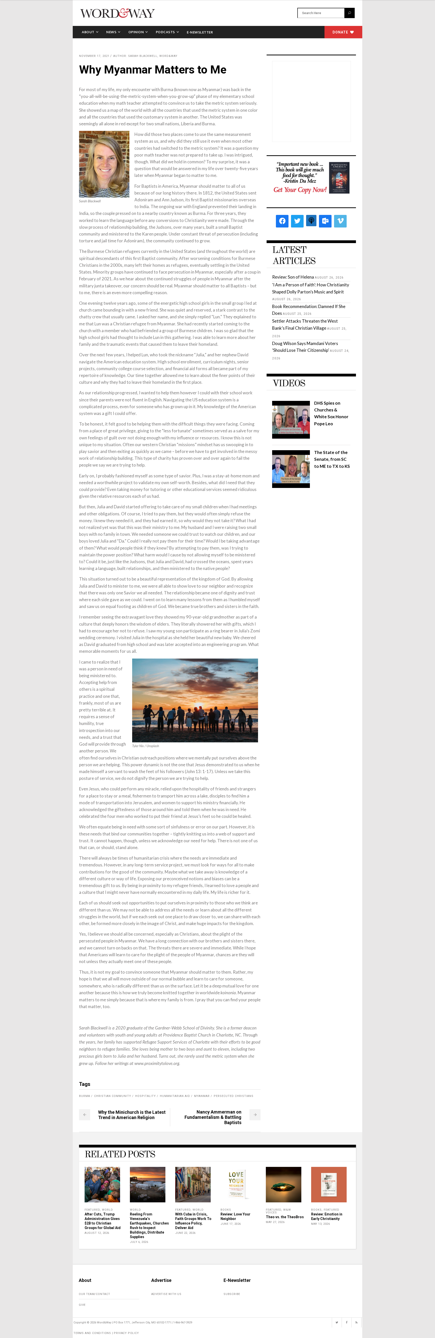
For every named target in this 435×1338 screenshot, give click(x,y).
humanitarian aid (175, 1096)
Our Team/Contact (94, 1294)
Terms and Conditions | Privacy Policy (106, 1333)
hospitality (145, 1096)
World (107, 1209)
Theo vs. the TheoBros (285, 1217)
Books (226, 1209)
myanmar (202, 1096)
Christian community (112, 1096)
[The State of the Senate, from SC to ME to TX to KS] (291, 486)
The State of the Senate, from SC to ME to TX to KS (332, 459)
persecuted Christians (233, 1096)
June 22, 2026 (185, 1233)
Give (82, 1305)
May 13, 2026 (320, 1224)
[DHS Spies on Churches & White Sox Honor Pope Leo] (291, 437)
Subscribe (232, 1294)
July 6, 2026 (139, 1242)
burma (84, 1096)
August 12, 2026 (97, 1233)
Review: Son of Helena (293, 277)
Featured (92, 1209)
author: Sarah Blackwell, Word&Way (145, 56)
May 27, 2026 (275, 1222)
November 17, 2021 (94, 56)
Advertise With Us (166, 1294)
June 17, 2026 (231, 1224)
